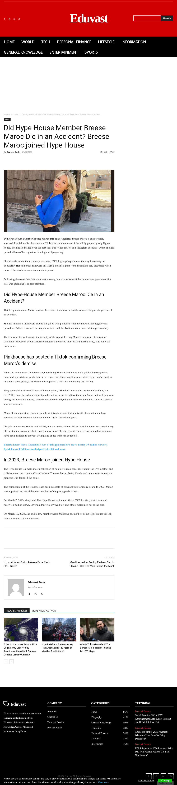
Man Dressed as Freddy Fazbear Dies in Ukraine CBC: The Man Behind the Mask (92, 564)
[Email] (55, 159)
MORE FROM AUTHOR (44, 610)
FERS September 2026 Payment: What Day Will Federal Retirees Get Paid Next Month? (154, 751)
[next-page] (11, 661)
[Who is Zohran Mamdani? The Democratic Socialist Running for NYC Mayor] (97, 629)
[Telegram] (62, 159)
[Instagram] (9, 19)
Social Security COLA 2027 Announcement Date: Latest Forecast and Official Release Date (153, 718)
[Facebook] (4, 19)
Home (7, 114)
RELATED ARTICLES (16, 610)
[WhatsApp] (31, 159)
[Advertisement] (88, 83)
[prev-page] (6, 661)
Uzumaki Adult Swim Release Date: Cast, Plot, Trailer (27, 564)
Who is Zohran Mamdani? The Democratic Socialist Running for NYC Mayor (95, 648)
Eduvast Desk (13, 152)
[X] (19, 19)
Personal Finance (143, 711)
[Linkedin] (14, 19)
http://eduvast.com (35, 587)
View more (103, 782)
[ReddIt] (47, 159)
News (15, 114)
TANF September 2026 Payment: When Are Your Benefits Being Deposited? (151, 735)
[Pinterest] (23, 159)
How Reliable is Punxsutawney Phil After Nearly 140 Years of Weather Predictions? (57, 648)
